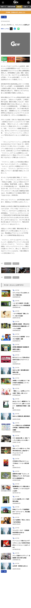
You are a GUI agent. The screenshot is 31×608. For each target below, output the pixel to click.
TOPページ (3, 6)
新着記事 (6, 9)
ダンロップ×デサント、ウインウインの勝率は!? (19, 9)
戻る (5, 17)
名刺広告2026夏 (11, 6)
